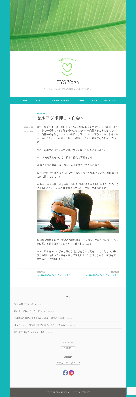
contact (81, 100)
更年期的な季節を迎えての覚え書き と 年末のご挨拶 (39, 318)
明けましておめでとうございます (30, 311)
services (39, 100)
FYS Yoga (68, 82)
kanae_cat (28, 131)
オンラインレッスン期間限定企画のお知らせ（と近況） (40, 325)
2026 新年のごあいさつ (25, 304)
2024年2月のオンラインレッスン (29, 332)
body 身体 (42, 113)
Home (24, 100)
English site (109, 100)
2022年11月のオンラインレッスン (54, 274)
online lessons (60, 100)
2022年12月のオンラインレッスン (102, 274)
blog (94, 100)
